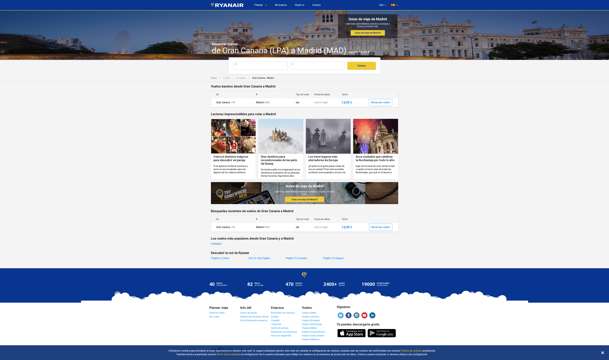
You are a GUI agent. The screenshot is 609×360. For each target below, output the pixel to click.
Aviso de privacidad (228, 354)
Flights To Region (333, 258)
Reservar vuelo (380, 102)
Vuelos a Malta (309, 328)
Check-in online (217, 313)
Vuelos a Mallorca (311, 339)
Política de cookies (411, 350)
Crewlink (275, 320)
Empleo (275, 316)
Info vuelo (214, 316)
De (236, 64)
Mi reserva (281, 4)
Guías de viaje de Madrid (368, 33)
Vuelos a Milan (309, 313)
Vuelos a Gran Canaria (313, 335)
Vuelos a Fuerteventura (313, 332)
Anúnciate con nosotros (283, 313)
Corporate (276, 324)
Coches (316, 4)
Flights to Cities (220, 258)
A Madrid (216, 243)
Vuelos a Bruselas (311, 320)
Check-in (299, 4)
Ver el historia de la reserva (253, 320)
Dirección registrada (281, 335)
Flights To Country (296, 258)
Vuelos (226, 78)
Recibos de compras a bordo (254, 316)
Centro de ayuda (248, 313)
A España (241, 78)
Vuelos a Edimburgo (312, 324)
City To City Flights (259, 258)
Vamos (361, 65)
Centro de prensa (279, 328)
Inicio (214, 78)
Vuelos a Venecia (310, 316)
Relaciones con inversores (284, 332)
